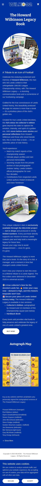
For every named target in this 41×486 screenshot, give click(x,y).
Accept (30, 481)
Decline (11, 481)
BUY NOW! (11, 331)
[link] (20, 4)
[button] (4, 4)
